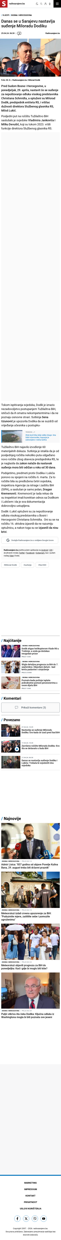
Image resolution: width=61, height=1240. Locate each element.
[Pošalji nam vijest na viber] (35, 1218)
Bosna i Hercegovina (21, 15)
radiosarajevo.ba (40, 1228)
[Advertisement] (30, 266)
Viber (11, 555)
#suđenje (27, 565)
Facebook (30, 553)
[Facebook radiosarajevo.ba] (17, 1218)
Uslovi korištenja (30, 1208)
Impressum (30, 1189)
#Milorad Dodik (10, 565)
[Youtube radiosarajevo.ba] (44, 1218)
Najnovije (12, 818)
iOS (50, 550)
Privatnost (30, 1202)
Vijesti (6, 15)
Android (44, 550)
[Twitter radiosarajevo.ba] (26, 1218)
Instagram (40, 553)
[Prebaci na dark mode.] (37, 4)
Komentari (12, 698)
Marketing (30, 1182)
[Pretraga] (41, 4)
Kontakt (30, 1195)
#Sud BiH (42, 565)
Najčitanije (12, 640)
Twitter (22, 553)
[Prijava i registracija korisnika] (45, 4)
